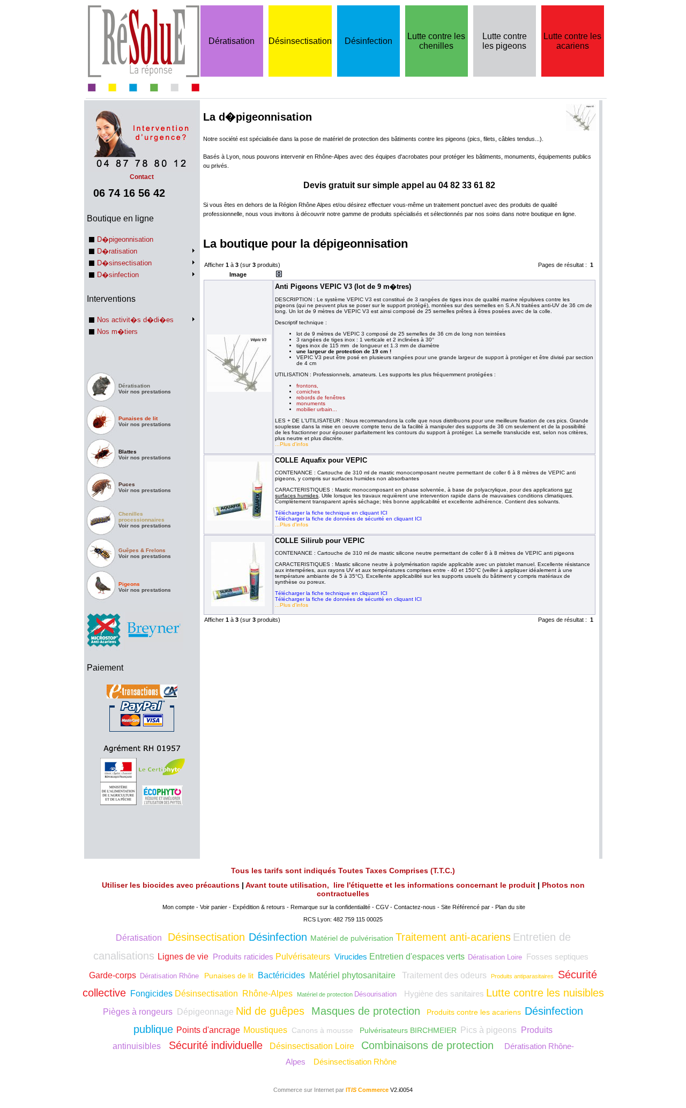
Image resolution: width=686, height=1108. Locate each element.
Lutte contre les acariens (572, 41)
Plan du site (510, 907)
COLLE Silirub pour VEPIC (319, 541)
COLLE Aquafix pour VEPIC (321, 460)
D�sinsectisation (124, 263)
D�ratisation (117, 251)
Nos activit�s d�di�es (135, 320)
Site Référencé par (465, 907)
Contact (142, 177)
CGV (382, 907)
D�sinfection (118, 275)
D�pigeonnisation (125, 239)
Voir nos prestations (144, 392)
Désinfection (368, 41)
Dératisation (231, 41)
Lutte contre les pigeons (504, 41)
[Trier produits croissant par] (279, 275)
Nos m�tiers (117, 332)
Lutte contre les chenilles (436, 41)
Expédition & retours (259, 907)
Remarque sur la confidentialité (330, 907)
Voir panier (213, 907)
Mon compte (178, 907)
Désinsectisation (300, 41)
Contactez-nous (415, 907)
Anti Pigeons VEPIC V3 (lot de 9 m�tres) (343, 286)
